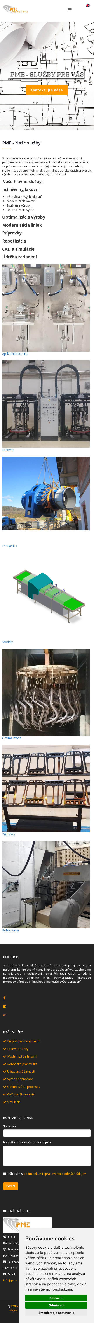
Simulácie (13, 1102)
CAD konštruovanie (20, 1094)
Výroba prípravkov (19, 1079)
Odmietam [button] (56, 1305)
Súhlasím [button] (56, 1298)
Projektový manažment (23, 1041)
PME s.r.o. (17, 1306)
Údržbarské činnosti (20, 1071)
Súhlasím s (47, 1174)
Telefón (9, 1126)
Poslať (11, 1186)
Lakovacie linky (17, 1049)
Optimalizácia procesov (23, 1087)
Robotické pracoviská (21, 1064)
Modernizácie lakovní (21, 1056)
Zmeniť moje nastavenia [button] (56, 1313)
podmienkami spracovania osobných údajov (55, 1174)
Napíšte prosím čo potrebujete (27, 1142)
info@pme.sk (12, 1280)
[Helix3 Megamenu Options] (70, 10)
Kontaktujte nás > (46, 90)
